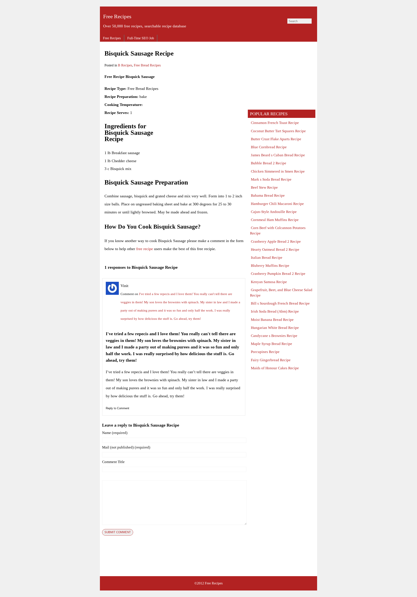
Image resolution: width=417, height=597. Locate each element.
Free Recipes (117, 16)
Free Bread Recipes (147, 65)
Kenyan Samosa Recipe (269, 282)
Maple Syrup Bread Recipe (271, 344)
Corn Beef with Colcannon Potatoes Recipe (278, 230)
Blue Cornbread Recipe (269, 147)
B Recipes (125, 65)
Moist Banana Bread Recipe (272, 320)
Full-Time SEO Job (140, 38)
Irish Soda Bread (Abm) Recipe (275, 311)
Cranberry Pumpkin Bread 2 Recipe (278, 274)
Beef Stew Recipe (264, 187)
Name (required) (114, 433)
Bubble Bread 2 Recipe (268, 163)
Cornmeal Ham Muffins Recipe (275, 220)
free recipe (144, 249)
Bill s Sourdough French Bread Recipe (280, 303)
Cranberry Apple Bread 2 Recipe (276, 241)
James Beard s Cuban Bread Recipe (278, 155)
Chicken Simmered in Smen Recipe (278, 171)
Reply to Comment (117, 408)
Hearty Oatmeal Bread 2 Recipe (275, 249)
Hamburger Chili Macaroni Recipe (277, 204)
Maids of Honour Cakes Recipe (275, 368)
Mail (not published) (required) (126, 447)
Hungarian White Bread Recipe (275, 328)
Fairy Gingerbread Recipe (271, 360)
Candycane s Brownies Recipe (274, 336)
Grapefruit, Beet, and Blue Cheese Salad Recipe (281, 292)
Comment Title (113, 462)
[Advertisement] (206, 103)
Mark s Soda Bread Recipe (271, 179)
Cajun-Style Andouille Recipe (274, 212)
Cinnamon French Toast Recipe (275, 123)
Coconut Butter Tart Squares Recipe (278, 131)
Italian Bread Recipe (266, 258)
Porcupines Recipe (265, 352)
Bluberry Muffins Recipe (270, 266)
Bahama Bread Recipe (268, 195)
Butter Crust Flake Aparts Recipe (276, 139)
